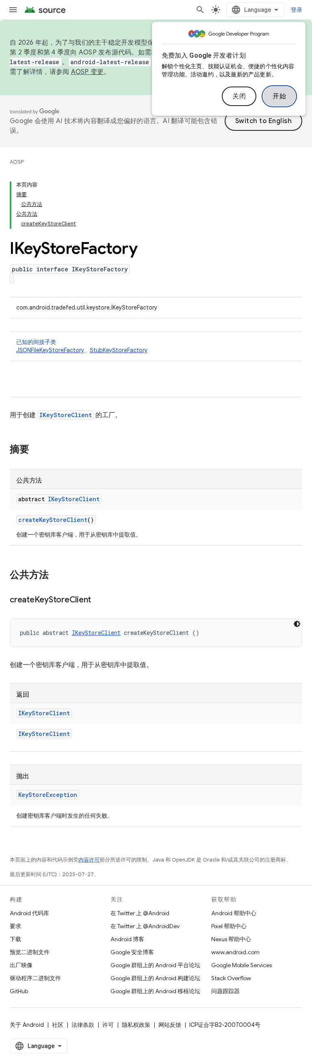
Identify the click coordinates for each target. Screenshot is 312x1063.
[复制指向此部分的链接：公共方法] (57, 575)
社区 (57, 1025)
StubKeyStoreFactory (118, 350)
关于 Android (27, 1025)
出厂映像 (21, 965)
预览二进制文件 (30, 952)
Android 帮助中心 (233, 913)
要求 (15, 926)
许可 (108, 1025)
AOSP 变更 (87, 72)
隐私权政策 (136, 1025)
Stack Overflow (231, 978)
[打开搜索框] (200, 10)
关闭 (239, 96)
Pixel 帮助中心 (229, 926)
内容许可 (89, 859)
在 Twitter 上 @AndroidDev (145, 926)
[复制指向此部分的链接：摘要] (37, 450)
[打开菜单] (13, 9)
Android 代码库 (29, 913)
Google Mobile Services (241, 965)
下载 (15, 939)
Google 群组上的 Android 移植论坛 (155, 991)
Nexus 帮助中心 (231, 939)
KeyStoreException (47, 795)
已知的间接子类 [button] (81, 346)
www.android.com (235, 952)
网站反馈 (169, 1025)
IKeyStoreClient (65, 415)
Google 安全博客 (132, 952)
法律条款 (83, 1025)
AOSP (17, 161)
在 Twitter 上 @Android (139, 913)
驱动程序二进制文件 (35, 978)
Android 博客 (127, 939)
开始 (279, 96)
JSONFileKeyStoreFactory (50, 350)
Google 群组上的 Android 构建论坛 (155, 978)
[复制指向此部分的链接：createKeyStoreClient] (99, 600)
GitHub (19, 991)
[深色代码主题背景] (297, 624)
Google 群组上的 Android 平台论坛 (155, 965)
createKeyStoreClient (52, 520)
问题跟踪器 (225, 991)
